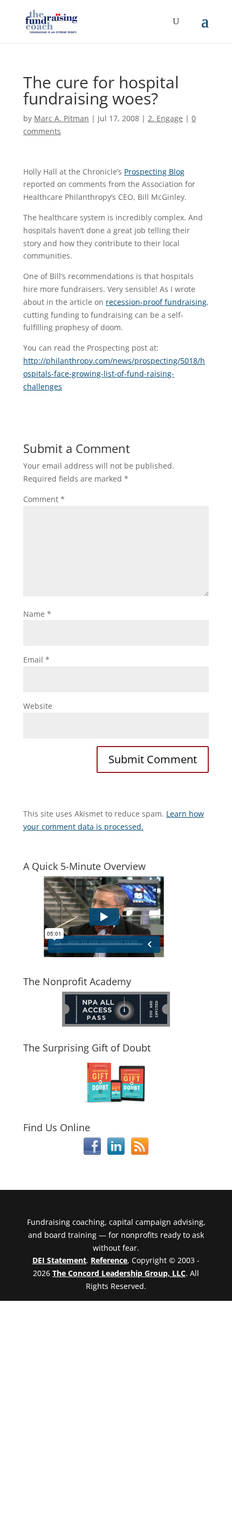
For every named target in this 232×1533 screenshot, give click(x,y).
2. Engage (165, 118)
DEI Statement (59, 1260)
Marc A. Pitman (61, 118)
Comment (44, 499)
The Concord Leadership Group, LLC (119, 1273)
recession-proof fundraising (156, 302)
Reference (109, 1260)
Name (37, 614)
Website (37, 706)
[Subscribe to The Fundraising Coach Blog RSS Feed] (139, 1152)
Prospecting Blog (154, 171)
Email (36, 659)
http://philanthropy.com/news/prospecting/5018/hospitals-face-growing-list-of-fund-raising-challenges (114, 374)
